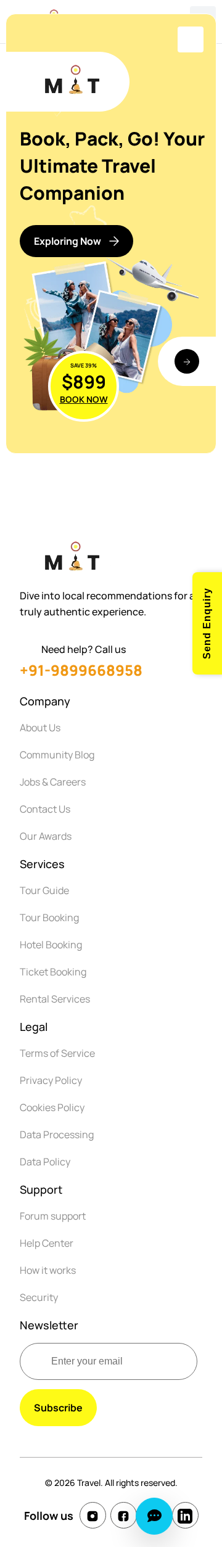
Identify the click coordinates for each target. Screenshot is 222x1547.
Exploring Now (67, 241)
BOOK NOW (84, 399)
